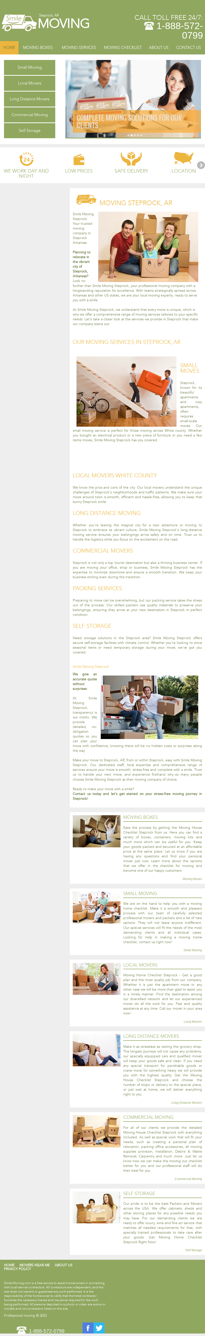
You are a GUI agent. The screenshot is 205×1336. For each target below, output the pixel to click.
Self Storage (29, 130)
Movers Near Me (35, 1265)
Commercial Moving (30, 114)
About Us (158, 47)
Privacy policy (17, 1269)
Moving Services (79, 47)
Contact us (188, 47)
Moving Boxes (38, 47)
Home (9, 47)
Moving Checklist (123, 47)
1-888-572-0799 (179, 31)
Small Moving (30, 67)
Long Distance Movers (30, 99)
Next (201, 165)
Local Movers (30, 83)
